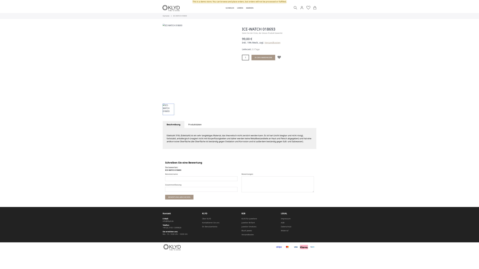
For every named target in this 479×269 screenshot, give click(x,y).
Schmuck (230, 8)
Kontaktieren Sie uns (210, 222)
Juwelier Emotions (248, 226)
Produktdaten (195, 124)
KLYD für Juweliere (249, 218)
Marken (249, 8)
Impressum (286, 218)
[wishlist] (308, 7)
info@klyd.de (168, 221)
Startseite (166, 16)
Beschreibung (173, 124)
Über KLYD (206, 218)
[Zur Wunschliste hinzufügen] (279, 57)
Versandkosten (272, 42)
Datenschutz (286, 226)
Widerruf (284, 230)
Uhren (240, 8)
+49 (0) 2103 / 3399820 (172, 227)
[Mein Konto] (302, 7)
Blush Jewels (246, 230)
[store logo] (177, 8)
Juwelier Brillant (248, 222)
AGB (282, 222)
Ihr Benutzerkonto (209, 226)
